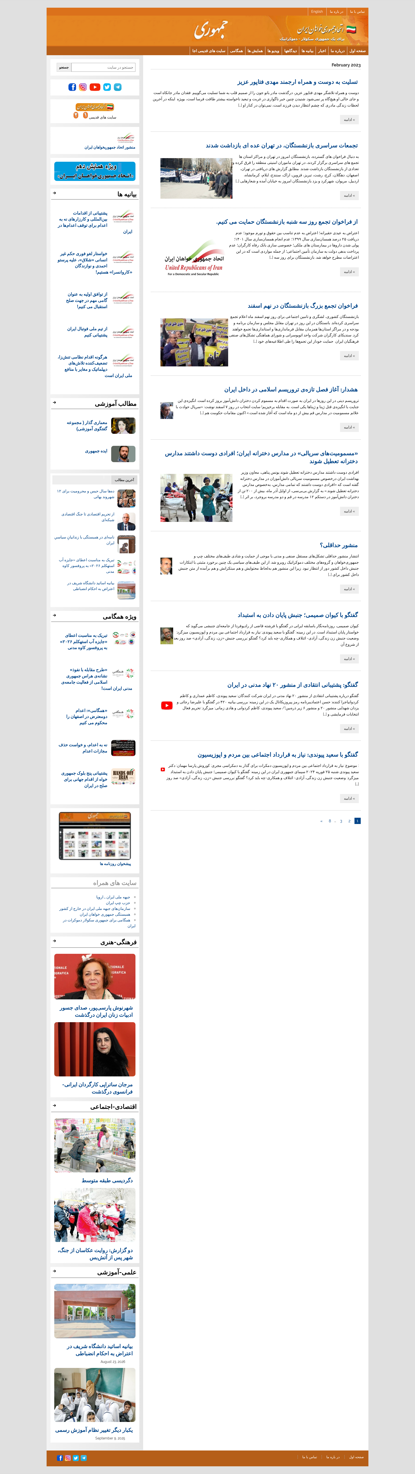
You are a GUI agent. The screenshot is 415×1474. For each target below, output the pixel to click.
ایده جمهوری (96, 451)
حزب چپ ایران (118, 903)
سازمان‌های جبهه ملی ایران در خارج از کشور (94, 908)
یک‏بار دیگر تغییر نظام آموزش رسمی (94, 1429)
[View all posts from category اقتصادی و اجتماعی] (55, 1107)
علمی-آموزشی (117, 1272)
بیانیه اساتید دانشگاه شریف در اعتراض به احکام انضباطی (100, 1349)
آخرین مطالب (124, 480)
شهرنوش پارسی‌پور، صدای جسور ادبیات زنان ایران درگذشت (96, 1011)
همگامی (236, 50)
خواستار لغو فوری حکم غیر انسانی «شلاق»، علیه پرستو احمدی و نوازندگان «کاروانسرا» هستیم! (95, 262)
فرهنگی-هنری (118, 942)
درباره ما (338, 50)
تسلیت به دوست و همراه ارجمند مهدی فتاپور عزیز (298, 81)
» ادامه (349, 119)
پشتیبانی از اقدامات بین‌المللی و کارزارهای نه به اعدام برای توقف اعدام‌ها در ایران (95, 222)
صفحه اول (357, 50)
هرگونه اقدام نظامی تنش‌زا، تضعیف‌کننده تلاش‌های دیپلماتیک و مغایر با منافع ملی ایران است (95, 366)
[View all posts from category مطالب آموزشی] (55, 404)
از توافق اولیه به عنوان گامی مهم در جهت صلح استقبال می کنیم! (86, 300)
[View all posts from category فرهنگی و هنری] (55, 942)
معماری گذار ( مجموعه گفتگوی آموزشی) (87, 425)
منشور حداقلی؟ (339, 545)
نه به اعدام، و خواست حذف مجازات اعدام (83, 747)
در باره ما (336, 11)
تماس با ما (357, 11)
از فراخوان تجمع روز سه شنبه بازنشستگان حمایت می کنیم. (287, 221)
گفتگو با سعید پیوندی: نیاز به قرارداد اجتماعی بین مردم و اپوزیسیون (278, 754)
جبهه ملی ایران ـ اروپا (113, 897)
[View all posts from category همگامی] (55, 617)
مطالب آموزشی (116, 403)
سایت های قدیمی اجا (208, 50)
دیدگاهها (290, 50)
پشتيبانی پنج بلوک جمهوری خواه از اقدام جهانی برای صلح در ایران (84, 779)
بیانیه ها (307, 50)
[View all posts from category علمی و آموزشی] (55, 1272)
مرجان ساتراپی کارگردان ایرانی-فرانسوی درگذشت (97, 1087)
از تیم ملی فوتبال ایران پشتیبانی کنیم (87, 331)
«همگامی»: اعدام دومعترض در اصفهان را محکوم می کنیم (86, 716)
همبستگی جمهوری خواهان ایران (105, 914)
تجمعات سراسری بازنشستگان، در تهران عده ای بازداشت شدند (282, 145)
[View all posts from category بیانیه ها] (55, 194)
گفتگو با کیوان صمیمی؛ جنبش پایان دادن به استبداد (298, 614)
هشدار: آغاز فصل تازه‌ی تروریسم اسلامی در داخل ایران (291, 389)
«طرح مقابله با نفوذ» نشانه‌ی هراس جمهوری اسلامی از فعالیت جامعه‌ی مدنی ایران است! (97, 678)
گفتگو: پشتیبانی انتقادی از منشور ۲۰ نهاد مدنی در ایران (292, 684)
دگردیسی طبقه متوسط (107, 1180)
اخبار (322, 50)
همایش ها (255, 50)
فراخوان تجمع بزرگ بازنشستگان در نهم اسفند (303, 305)
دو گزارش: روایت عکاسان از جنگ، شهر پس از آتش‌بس (95, 1253)
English (317, 11)
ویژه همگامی (120, 616)
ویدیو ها (273, 50)
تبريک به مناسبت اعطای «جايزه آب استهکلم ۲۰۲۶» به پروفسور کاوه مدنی (86, 566)
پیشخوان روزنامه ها (115, 863)
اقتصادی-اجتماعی (113, 1106)
